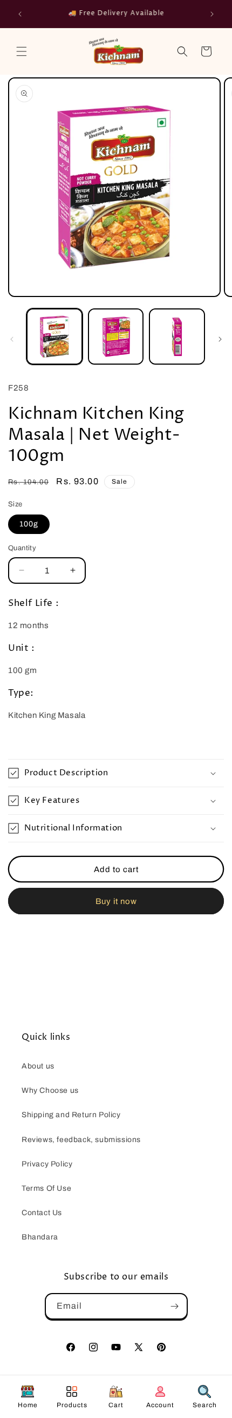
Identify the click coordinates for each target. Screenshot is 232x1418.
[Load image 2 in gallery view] (116, 336)
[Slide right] (220, 339)
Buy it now (116, 901)
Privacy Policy (47, 1164)
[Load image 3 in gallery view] (177, 336)
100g (28, 524)
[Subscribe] (175, 1306)
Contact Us (42, 1213)
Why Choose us (50, 1090)
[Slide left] (12, 339)
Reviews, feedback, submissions (81, 1140)
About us (38, 1066)
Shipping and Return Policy (71, 1115)
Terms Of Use (46, 1188)
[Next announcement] (212, 14)
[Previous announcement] (20, 14)
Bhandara (40, 1237)
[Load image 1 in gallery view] (54, 336)
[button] (21, 51)
